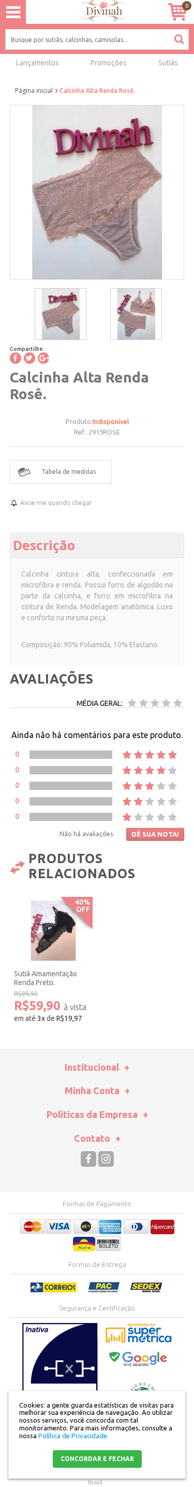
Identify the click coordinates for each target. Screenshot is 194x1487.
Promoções (109, 63)
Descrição (44, 545)
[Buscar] (179, 39)
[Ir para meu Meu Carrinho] (177, 11)
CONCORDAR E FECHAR (97, 1458)
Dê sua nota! (155, 834)
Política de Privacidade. (73, 1435)
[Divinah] (97, 12)
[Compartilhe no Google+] (43, 358)
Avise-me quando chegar (56, 502)
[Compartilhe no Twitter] (29, 358)
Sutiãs (168, 63)
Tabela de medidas (68, 471)
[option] (60, 314)
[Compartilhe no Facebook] (15, 358)
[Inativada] (60, 1374)
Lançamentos (37, 63)
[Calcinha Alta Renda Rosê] (60, 314)
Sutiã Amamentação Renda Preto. (45, 978)
